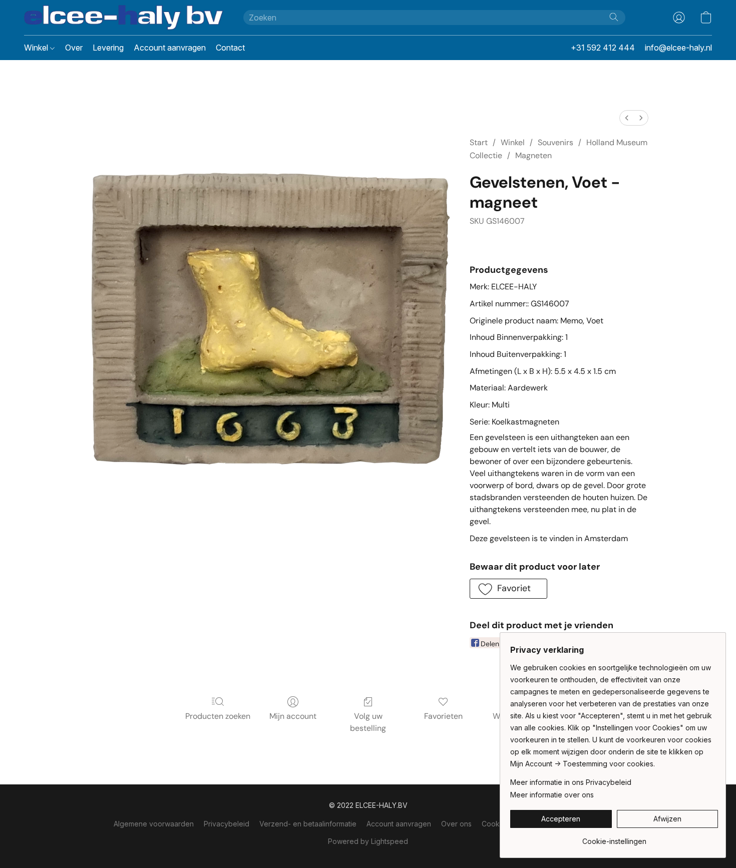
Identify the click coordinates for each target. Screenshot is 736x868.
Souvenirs (555, 142)
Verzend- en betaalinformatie (307, 823)
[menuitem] (627, 118)
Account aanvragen (170, 48)
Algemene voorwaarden (154, 823)
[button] (123, 17)
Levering (108, 48)
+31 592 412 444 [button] (603, 48)
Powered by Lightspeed (368, 841)
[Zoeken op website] (613, 17)
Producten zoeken (217, 716)
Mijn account (292, 716)
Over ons (456, 823)
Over (74, 48)
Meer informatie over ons (552, 794)
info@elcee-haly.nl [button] (678, 48)
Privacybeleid (226, 823)
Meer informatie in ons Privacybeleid (570, 782)
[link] (614, 837)
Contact (230, 48)
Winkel (37, 48)
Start (479, 142)
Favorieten (443, 716)
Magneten (533, 155)
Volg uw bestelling (368, 722)
